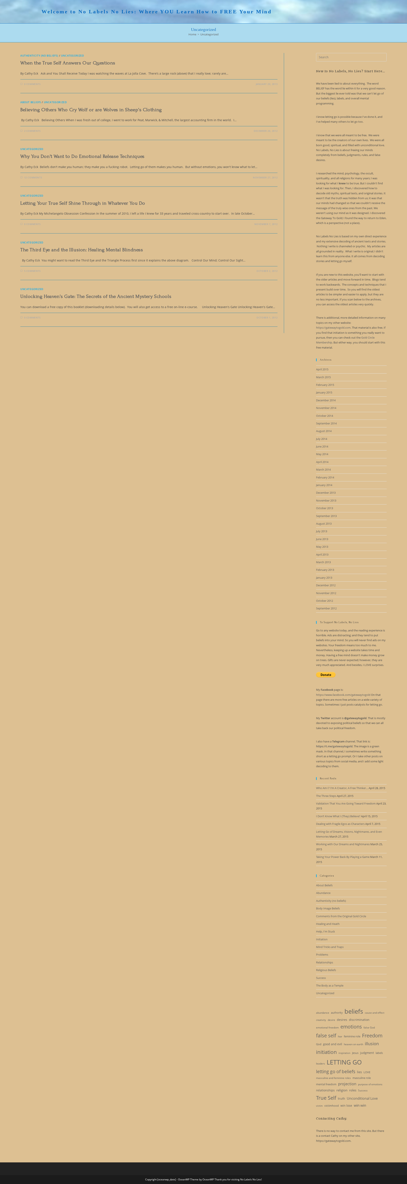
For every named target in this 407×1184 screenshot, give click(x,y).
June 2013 (322, 539)
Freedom (372, 1035)
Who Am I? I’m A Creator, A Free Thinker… (342, 788)
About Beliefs (30, 102)
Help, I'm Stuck (325, 931)
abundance (322, 1012)
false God (369, 1027)
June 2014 (322, 446)
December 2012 (326, 585)
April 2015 (322, 369)
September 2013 (326, 516)
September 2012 (326, 608)
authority (337, 1012)
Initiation (322, 939)
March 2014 (323, 469)
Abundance (323, 893)
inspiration (344, 1053)
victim (319, 1105)
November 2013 (326, 500)
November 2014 (326, 408)
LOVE (367, 1072)
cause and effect (374, 1012)
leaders (320, 1063)
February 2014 (325, 477)
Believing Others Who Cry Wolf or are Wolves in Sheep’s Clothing (91, 110)
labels (379, 1053)
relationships (325, 1090)
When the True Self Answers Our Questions (67, 63)
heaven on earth (353, 1044)
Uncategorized (209, 34)
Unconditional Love (362, 1098)
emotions (351, 1026)
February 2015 (325, 385)
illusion (372, 1043)
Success (321, 978)
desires (342, 1020)
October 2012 (324, 601)
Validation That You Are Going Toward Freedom (346, 803)
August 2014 (324, 431)
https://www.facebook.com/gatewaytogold (343, 695)
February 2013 (325, 570)
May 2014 (322, 454)
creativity (321, 1020)
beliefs (353, 1011)
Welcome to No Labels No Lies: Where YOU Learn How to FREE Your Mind (157, 11)
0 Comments (32, 84)
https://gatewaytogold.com (333, 327)
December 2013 (326, 493)
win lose (346, 1105)
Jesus (355, 1053)
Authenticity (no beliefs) (39, 55)
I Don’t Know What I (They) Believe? (338, 816)
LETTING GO (344, 1062)
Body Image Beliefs (328, 908)
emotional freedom (327, 1027)
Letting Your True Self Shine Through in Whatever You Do (82, 203)
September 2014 (326, 423)
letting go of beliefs (335, 1071)
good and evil (332, 1044)
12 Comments (33, 177)
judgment (367, 1053)
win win (360, 1105)
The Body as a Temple (329, 985)
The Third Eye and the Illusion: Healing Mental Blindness (81, 250)
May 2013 (322, 547)
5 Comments (32, 270)
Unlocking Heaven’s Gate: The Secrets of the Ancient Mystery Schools (95, 296)
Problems (322, 954)
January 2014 (324, 485)
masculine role (362, 1078)
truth (341, 1098)
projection (347, 1083)
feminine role (352, 1036)
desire (331, 1020)
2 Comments (32, 130)
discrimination (359, 1020)
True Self (326, 1097)
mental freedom (326, 1084)
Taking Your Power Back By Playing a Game (342, 857)
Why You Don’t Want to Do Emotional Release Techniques (82, 156)
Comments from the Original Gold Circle (341, 916)
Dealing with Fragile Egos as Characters (340, 824)
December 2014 (326, 400)
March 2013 (323, 562)
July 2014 (321, 439)
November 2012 (326, 593)
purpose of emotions (370, 1084)
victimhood (331, 1106)
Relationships (324, 962)
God (318, 1044)
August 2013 (324, 523)
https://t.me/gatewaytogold (334, 746)
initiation (326, 1052)
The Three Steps (326, 796)
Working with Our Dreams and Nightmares (343, 844)
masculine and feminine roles (333, 1078)
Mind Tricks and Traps (330, 947)
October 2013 (324, 508)
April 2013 (322, 554)
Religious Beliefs (326, 970)
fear (340, 1036)
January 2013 (324, 577)
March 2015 (323, 377)
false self (326, 1035)
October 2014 (324, 416)
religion (341, 1090)
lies (359, 1072)
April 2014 (322, 462)
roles (352, 1090)
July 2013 (321, 531)
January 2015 (324, 392)
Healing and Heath (328, 924)
